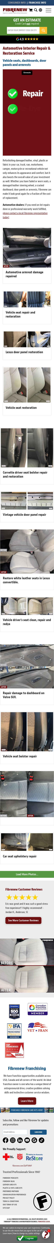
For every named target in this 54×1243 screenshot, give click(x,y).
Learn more (7, 1233)
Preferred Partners (11, 1191)
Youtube (27, 1140)
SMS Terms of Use (10, 1204)
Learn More (27, 1101)
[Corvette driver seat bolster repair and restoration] (27, 467)
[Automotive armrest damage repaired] (27, 266)
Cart (31, 10)
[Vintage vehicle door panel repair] (27, 509)
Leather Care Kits (9, 1184)
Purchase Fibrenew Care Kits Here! (27, 1110)
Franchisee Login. (44, 1222)
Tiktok (42, 1140)
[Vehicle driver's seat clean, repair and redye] (27, 614)
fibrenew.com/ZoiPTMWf (22, 1165)
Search (35, 10)
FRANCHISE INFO (37, 2)
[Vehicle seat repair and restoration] (27, 307)
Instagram (13, 1140)
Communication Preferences (14, 1194)
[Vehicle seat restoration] (27, 402)
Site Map (6, 1208)
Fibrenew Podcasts (10, 1178)
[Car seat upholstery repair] (27, 851)
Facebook (6, 1140)
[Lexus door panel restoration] (27, 346)
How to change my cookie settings (26, 1233)
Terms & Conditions (11, 1201)
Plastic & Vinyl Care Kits (12, 1188)
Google (34, 1140)
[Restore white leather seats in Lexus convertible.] (27, 572)
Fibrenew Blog (9, 1181)
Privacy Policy (9, 1198)
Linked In (20, 1140)
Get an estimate (27, 20)
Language (40, 10)
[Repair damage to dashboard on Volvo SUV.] (27, 687)
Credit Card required (27, 23)
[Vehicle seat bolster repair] (27, 751)
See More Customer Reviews (23, 920)
